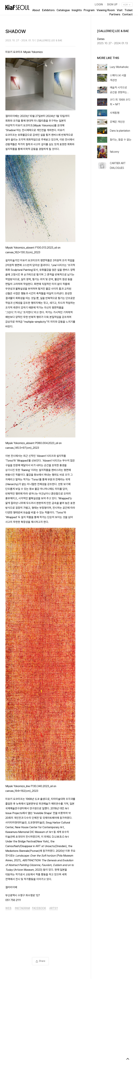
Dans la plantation (120, 130)
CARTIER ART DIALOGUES (118, 166)
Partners (114, 14)
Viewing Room (106, 10)
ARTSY (53, 908)
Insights (77, 10)
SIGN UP (112, 4)
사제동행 (114, 112)
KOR (125, 4)
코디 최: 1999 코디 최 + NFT (120, 102)
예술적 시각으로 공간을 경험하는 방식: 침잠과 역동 (119, 90)
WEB (8, 908)
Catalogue (63, 10)
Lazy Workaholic (119, 67)
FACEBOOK (39, 908)
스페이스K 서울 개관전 (118, 78)
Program (89, 10)
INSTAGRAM (22, 908)
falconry (114, 151)
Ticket (129, 10)
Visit (120, 10)
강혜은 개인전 (117, 121)
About (36, 10)
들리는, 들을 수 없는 (120, 139)
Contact (127, 14)
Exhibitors (48, 10)
